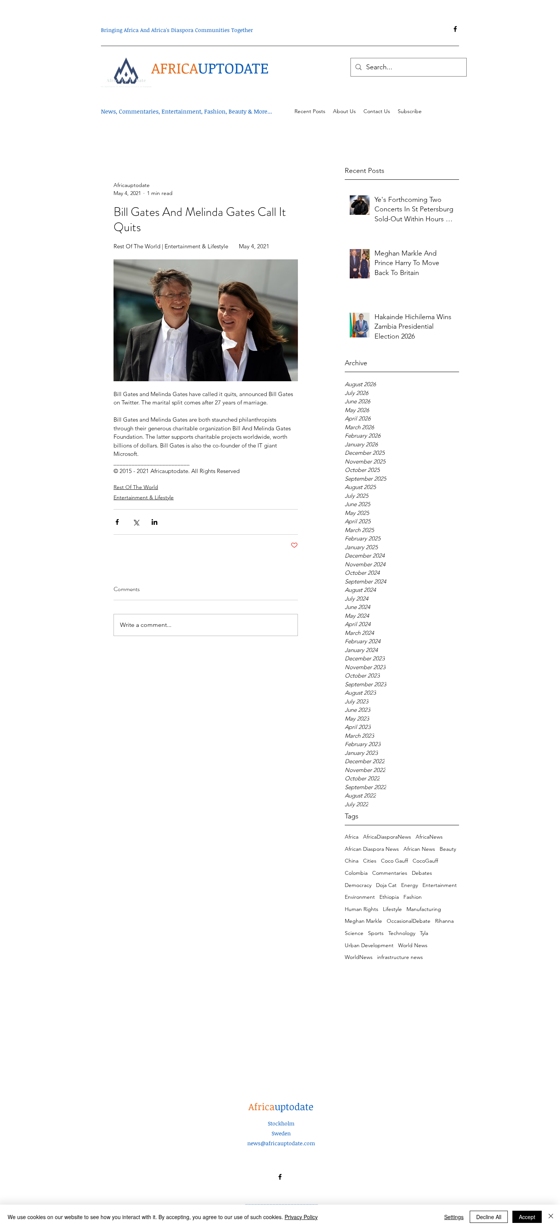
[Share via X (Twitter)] (135, 522)
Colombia (356, 872)
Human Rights (361, 909)
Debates (422, 872)
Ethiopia (389, 896)
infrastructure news (400, 957)
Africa (351, 836)
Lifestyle (392, 909)
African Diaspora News (372, 848)
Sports (376, 933)
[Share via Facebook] (117, 522)
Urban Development (369, 945)
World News (412, 945)
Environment (360, 896)
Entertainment (439, 885)
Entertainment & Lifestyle (144, 497)
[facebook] (455, 29)
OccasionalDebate (408, 920)
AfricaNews (429, 836)
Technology (401, 933)
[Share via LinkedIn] (154, 522)
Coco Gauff (394, 860)
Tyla (424, 933)
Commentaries (389, 872)
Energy (409, 885)
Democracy (358, 885)
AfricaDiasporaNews (387, 836)
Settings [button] (454, 1217)
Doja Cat (386, 885)
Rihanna (444, 920)
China (351, 860)
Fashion (412, 896)
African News (419, 848)
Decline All (488, 1217)
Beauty (448, 848)
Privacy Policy (301, 1217)
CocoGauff (425, 860)
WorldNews (359, 957)
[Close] (550, 1217)
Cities (369, 860)
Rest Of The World (136, 487)
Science (354, 933)
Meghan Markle (363, 920)
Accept (527, 1217)
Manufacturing (423, 909)
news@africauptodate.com (281, 1143)
